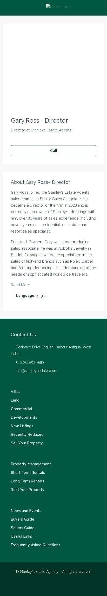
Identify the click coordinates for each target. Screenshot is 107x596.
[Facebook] (44, 586)
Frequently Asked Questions (35, 545)
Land (15, 400)
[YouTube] (62, 586)
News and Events (26, 511)
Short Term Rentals (28, 473)
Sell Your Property (27, 443)
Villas (15, 392)
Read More (20, 285)
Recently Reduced (27, 434)
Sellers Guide (23, 528)
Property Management (31, 464)
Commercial (21, 409)
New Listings (22, 426)
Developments (24, 417)
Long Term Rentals (27, 481)
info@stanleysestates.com (36, 371)
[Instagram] (53, 586)
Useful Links (21, 536)
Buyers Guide (22, 519)
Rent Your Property (27, 490)
